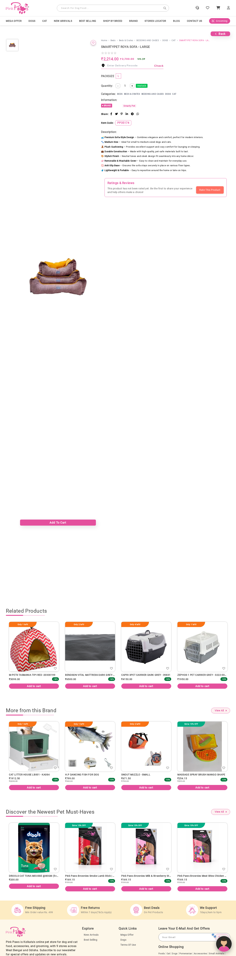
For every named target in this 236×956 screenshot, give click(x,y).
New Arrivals (63, 21)
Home (104, 40)
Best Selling (87, 21)
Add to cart (38, 686)
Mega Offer (14, 21)
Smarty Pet (129, 106)
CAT (44, 21)
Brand (133, 21)
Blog (176, 21)
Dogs (123, 942)
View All (219, 710)
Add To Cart (58, 522)
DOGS (32, 21)
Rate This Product (209, 190)
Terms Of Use (128, 947)
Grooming (222, 21)
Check (158, 65)
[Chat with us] (224, 944)
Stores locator (155, 21)
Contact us (194, 21)
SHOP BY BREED (112, 21)
